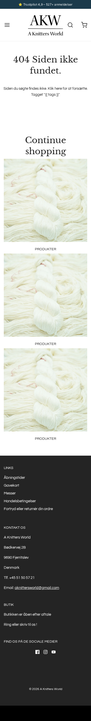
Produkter (45, 249)
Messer (10, 493)
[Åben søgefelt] (70, 25)
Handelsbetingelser (20, 501)
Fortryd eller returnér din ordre (28, 509)
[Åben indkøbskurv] (84, 25)
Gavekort (11, 485)
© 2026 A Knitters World (45, 689)
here (58, 88)
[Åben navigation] (7, 25)
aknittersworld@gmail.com (37, 588)
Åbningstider (14, 478)
